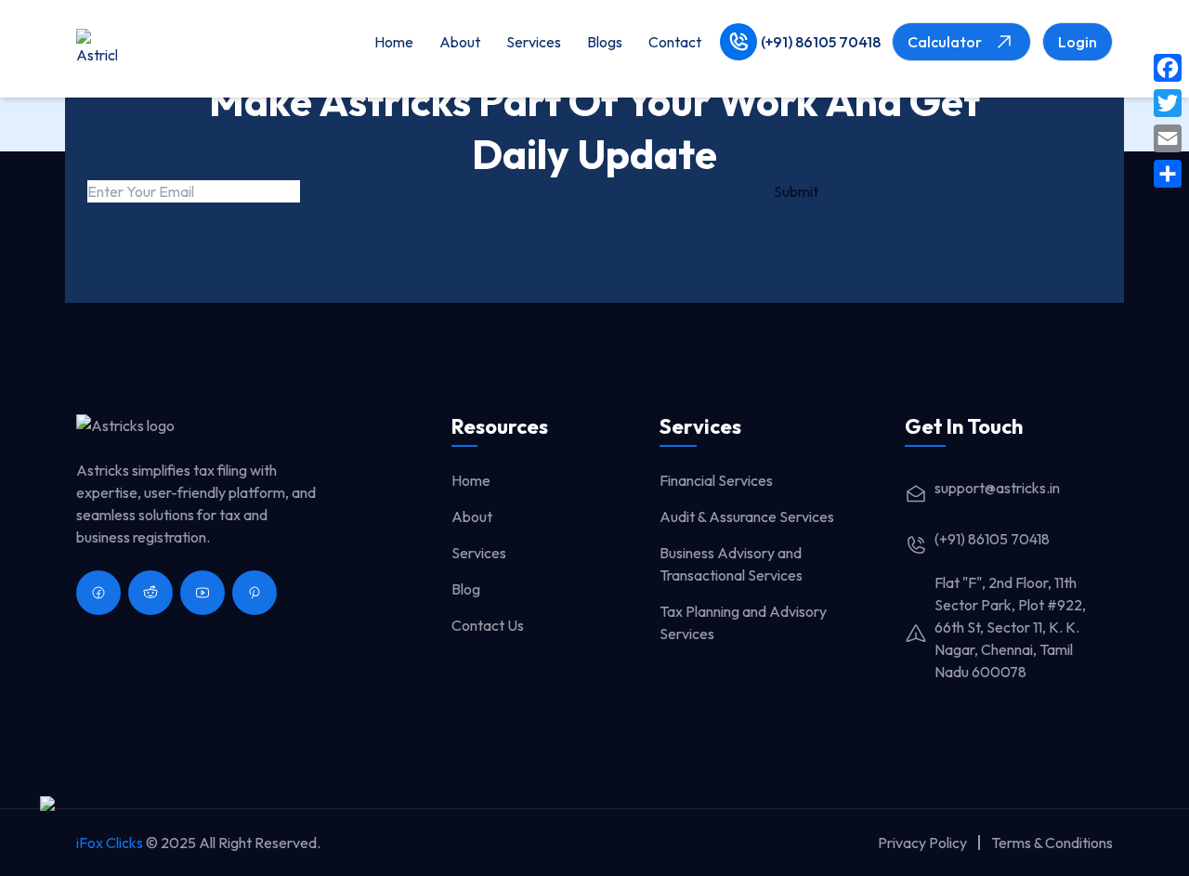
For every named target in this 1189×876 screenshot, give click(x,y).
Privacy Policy (922, 842)
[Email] (1167, 138)
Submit (796, 191)
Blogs (604, 42)
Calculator (945, 42)
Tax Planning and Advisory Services (743, 622)
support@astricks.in (997, 487)
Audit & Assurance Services (747, 516)
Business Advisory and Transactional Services (731, 563)
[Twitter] (1167, 103)
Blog (465, 589)
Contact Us (487, 625)
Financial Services (716, 480)
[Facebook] (1167, 67)
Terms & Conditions (1052, 842)
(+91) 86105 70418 (821, 42)
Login (1077, 42)
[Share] (1167, 173)
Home (393, 42)
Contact (674, 42)
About (459, 42)
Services (533, 42)
